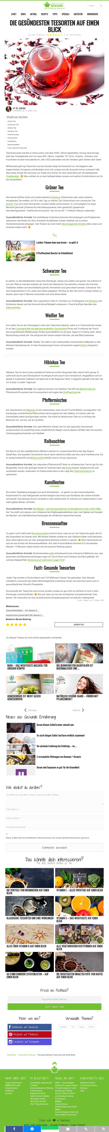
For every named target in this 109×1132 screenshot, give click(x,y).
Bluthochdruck (87, 389)
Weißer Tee (12, 128)
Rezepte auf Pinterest (26, 1034)
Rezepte (44, 14)
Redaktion (9, 1091)
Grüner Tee (12, 121)
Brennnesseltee (13, 145)
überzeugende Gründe (74, 224)
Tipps (55, 14)
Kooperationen (11, 1088)
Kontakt (8, 1093)
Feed (82, 1091)
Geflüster (78, 14)
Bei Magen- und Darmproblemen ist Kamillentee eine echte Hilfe (67, 508)
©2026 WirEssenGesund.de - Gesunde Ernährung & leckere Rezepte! (54, 1125)
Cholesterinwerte (82, 471)
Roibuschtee (12, 138)
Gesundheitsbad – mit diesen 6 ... (22, 610)
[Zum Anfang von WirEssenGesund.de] (54, 1064)
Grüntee (55, 197)
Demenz (93, 301)
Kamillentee (12, 141)
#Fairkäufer (92, 14)
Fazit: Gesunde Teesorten (17, 148)
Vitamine (63, 1026)
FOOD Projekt (12, 1085)
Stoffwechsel (70, 392)
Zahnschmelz (13, 307)
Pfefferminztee (13, 135)
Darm (57, 1109)
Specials (65, 14)
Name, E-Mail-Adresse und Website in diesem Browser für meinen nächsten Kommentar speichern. (48, 838)
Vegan (81, 1026)
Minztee (30, 410)
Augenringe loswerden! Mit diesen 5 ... (25, 615)
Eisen (69, 467)
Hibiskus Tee (12, 131)
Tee (54, 235)
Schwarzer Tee (13, 125)
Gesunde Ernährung (36, 34)
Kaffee (91, 1026)
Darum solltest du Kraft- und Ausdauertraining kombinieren (65, 1096)
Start (13, 14)
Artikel (33, 14)
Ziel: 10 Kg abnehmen (39, 1104)
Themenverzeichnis (88, 1085)
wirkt (51, 553)
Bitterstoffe (37, 457)
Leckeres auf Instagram (26, 1042)
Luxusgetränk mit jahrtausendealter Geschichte (41, 328)
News (23, 14)
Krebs (84, 345)
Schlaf (58, 1101)
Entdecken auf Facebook (25, 1027)
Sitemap (83, 1088)
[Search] (101, 5)
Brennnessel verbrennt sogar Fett (46, 560)
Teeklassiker (12, 176)
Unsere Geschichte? (13, 1083)
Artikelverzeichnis (87, 1083)
